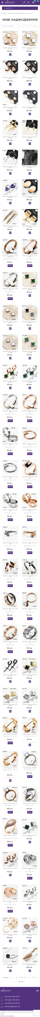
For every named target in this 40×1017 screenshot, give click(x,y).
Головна (3, 13)
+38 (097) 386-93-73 (12, 996)
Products (10, 13)
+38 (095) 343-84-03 (12, 1003)
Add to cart (10, 54)
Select (10, 265)
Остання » (21, 981)
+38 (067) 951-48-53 (11, 1000)
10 (33, 977)
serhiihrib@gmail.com (12, 1006)
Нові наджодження (21, 13)
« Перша (5, 977)
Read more (30, 745)
